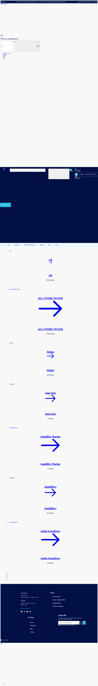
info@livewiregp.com (25, 608)
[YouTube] (27, 612)
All (50, 259)
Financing (32, 625)
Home (31, 622)
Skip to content (4, 3)
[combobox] (7, 46)
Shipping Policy (57, 603)
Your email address (81, 622)
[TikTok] (30, 612)
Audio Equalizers (50, 531)
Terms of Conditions (58, 606)
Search (14, 41)
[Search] (38, 46)
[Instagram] (24, 612)
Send (84, 622)
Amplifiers (50, 486)
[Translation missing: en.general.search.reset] (26, 46)
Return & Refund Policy (59, 599)
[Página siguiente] (7, 580)
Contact (32, 632)
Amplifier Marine (50, 436)
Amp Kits (50, 392)
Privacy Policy (56, 596)
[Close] (2, 36)
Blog (31, 629)
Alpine (50, 351)
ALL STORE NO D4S (50, 298)
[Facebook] (21, 612)
